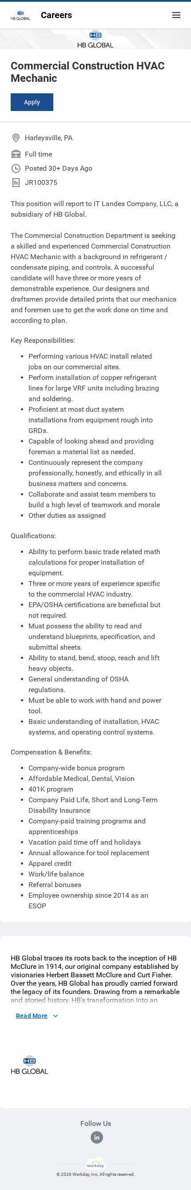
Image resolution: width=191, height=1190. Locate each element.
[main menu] (176, 15)
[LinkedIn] (97, 1137)
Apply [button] (32, 102)
